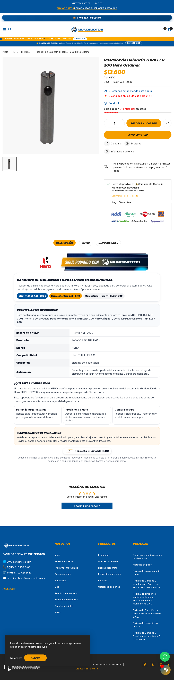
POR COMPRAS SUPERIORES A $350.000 (87, 8)
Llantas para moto (107, 567)
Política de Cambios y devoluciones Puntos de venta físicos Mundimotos (146, 584)
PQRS (57, 612)
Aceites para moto (108, 561)
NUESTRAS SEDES (81, 3)
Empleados (60, 580)
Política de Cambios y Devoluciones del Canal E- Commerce (147, 636)
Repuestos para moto (109, 574)
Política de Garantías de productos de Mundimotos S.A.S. (147, 613)
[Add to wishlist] (167, 123)
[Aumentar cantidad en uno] (121, 123)
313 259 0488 (22, 567)
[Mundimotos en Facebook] (144, 664)
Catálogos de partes (109, 586)
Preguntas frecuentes (66, 567)
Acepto (35, 658)
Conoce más (113, 43)
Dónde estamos (63, 574)
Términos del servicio (66, 593)
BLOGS (98, 3)
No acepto (16, 658)
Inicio (57, 555)
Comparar (116, 143)
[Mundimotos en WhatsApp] (152, 664)
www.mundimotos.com (19, 561)
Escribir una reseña (87, 506)
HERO (112, 77)
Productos (103, 555)
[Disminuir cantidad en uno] (107, 123)
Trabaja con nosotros (66, 599)
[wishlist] (163, 29)
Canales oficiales (64, 606)
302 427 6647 (23, 572)
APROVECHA (57, 39)
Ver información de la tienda (125, 196)
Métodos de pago (142, 564)
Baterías (102, 580)
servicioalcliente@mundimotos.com (26, 578)
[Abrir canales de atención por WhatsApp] (165, 657)
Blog (57, 586)
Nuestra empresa (64, 561)
